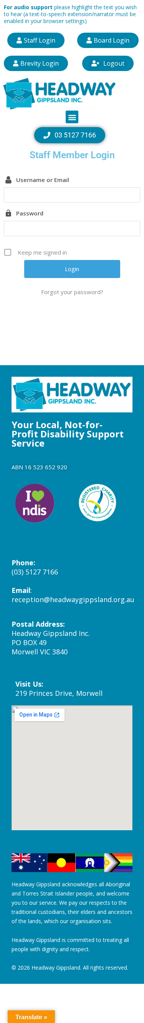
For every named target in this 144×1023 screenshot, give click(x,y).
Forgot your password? (72, 292)
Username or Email (42, 180)
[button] (72, 117)
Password (29, 213)
